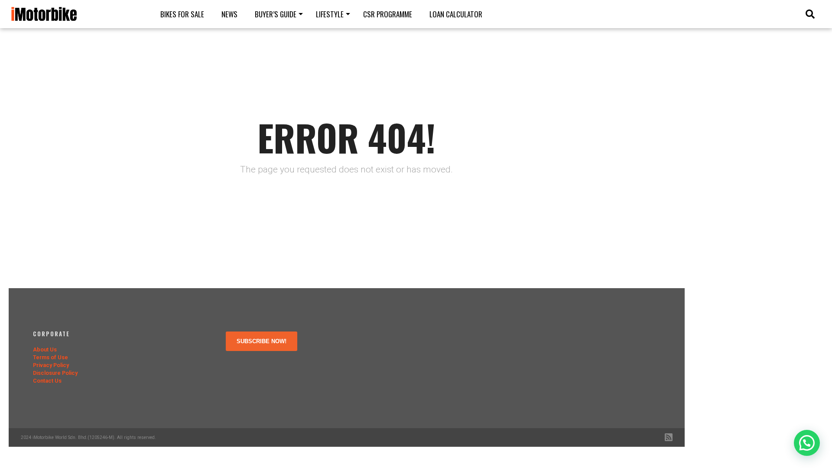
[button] (807, 443)
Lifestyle (330, 14)
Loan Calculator (455, 14)
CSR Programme (387, 14)
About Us (45, 349)
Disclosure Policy (55, 373)
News (229, 14)
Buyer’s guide (275, 14)
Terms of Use (50, 357)
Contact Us (47, 380)
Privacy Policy (51, 365)
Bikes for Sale (182, 14)
